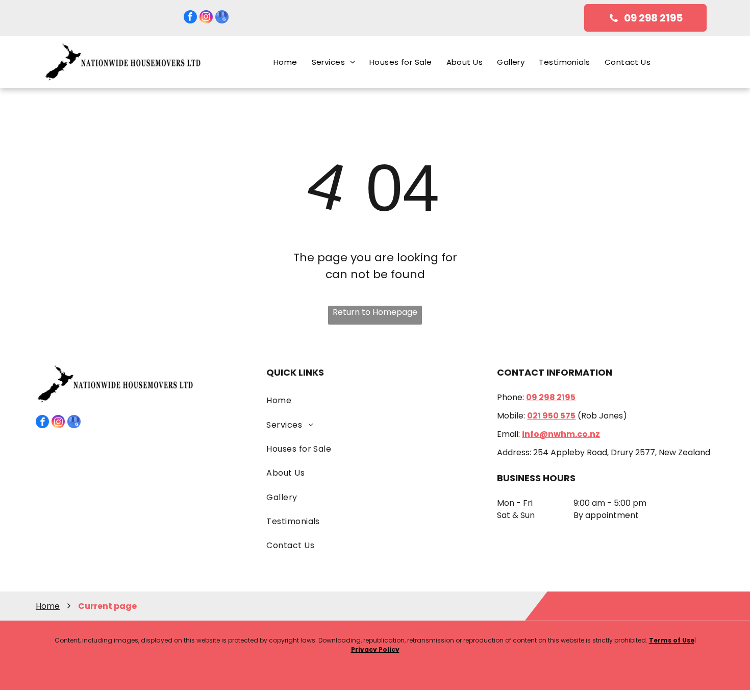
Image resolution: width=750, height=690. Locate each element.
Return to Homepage (375, 312)
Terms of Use (671, 640)
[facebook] (190, 18)
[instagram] (206, 18)
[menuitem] (285, 62)
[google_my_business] (222, 18)
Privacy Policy (375, 649)
